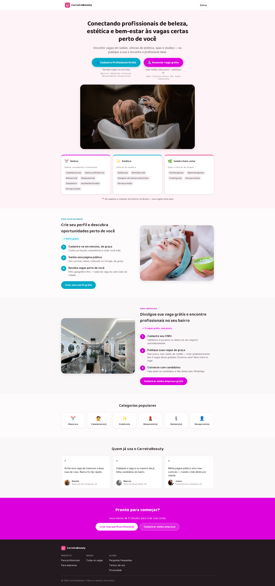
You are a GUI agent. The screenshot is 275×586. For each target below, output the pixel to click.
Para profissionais (70, 560)
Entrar (203, 5)
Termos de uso (117, 565)
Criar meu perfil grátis (78, 284)
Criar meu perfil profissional (116, 526)
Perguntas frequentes (120, 560)
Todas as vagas (94, 560)
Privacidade (115, 570)
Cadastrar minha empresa (159, 526)
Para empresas (69, 565)
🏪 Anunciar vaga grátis (163, 62)
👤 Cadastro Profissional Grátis (116, 62)
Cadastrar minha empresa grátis (163, 381)
